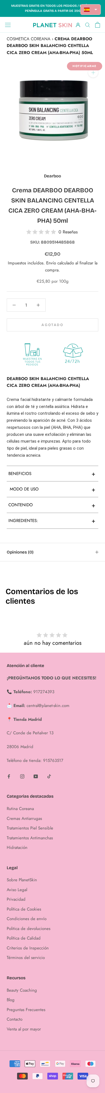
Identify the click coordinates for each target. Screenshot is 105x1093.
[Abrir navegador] (8, 25)
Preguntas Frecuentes (26, 1010)
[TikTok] (49, 776)
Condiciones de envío (26, 919)
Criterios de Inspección (28, 948)
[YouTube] (36, 776)
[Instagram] (22, 776)
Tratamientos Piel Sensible (30, 828)
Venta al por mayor (24, 1029)
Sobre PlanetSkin (22, 880)
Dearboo (52, 176)
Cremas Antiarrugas (24, 818)
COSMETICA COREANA (28, 39)
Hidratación (17, 847)
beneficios (51, 473)
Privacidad (16, 899)
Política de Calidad (24, 938)
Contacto (14, 1019)
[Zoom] (93, 72)
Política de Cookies (24, 909)
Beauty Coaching (22, 990)
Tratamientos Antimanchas (30, 838)
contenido (51, 505)
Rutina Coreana (20, 809)
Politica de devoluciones (28, 928)
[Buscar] (87, 24)
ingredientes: (51, 520)
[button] (91, 10)
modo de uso (51, 489)
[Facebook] (9, 776)
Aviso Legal (17, 890)
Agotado (52, 325)
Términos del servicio (26, 957)
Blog (11, 1000)
